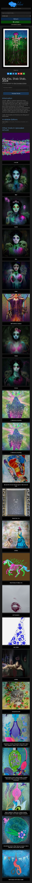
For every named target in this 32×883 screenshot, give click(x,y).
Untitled (16, 550)
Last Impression (16, 615)
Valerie (16, 355)
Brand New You (16, 518)
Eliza (16, 259)
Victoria (16, 388)
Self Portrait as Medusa (16, 323)
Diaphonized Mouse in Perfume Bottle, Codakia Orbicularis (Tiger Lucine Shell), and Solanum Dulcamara (16, 779)
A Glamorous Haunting (16, 420)
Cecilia (16, 226)
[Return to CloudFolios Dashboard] (16, 4)
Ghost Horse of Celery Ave (16, 582)
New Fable (16, 647)
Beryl (16, 194)
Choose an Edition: (7, 87)
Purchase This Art (16, 93)
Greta (16, 291)
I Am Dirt (16, 162)
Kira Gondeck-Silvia (20, 83)
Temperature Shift (16, 711)
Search (16, 19)
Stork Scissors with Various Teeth (16, 879)
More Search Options (16, 24)
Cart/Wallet (16, 22)
